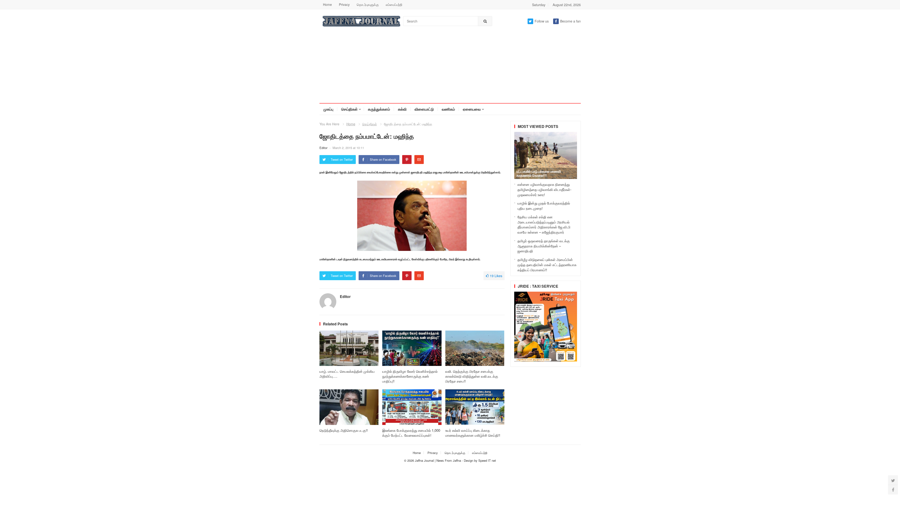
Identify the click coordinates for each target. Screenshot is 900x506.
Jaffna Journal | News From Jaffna (438, 460)
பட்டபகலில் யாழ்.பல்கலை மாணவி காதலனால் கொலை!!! (539, 173)
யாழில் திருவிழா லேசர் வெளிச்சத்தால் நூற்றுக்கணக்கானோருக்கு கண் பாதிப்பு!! (410, 376)
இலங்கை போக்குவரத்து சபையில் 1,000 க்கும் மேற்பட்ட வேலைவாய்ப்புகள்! (411, 433)
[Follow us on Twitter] (893, 480)
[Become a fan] (893, 489)
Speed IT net (487, 460)
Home (327, 4)
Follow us (542, 21)
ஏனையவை (472, 109)
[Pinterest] (407, 159)
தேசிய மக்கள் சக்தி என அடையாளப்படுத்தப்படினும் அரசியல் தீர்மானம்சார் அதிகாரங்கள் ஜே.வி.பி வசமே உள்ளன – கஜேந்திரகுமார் (544, 224)
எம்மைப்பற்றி (394, 4)
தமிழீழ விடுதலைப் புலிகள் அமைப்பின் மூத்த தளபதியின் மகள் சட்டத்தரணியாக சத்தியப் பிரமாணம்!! (547, 264)
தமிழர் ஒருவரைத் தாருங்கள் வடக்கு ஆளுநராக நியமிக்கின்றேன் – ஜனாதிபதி (544, 245)
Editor (323, 147)
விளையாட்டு (424, 109)
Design (469, 460)
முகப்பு (328, 109)
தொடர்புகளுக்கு (368, 4)
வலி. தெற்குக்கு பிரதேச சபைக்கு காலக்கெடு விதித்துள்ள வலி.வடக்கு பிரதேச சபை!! (471, 376)
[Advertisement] (450, 68)
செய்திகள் (349, 109)
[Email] (419, 159)
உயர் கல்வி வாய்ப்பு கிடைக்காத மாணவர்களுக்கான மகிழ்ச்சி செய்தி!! (472, 433)
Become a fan (570, 21)
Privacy (344, 4)
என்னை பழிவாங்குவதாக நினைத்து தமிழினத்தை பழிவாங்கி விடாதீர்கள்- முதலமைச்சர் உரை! (544, 189)
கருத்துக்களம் (379, 109)
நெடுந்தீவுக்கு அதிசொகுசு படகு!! (343, 430)
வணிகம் (448, 109)
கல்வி (402, 109)
